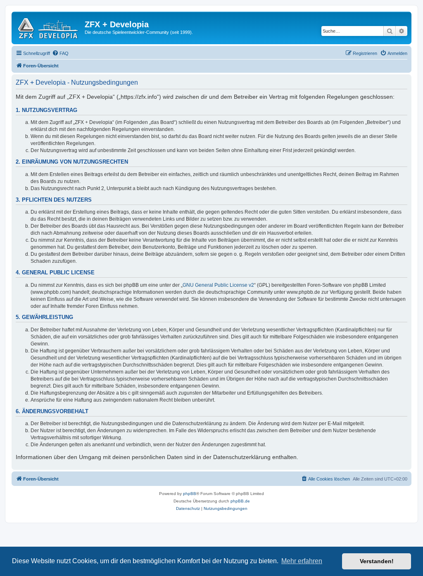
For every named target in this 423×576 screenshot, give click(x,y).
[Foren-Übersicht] (49, 27)
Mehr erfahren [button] (301, 560)
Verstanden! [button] (377, 561)
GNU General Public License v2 (218, 285)
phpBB (189, 493)
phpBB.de (240, 501)
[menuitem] (60, 53)
